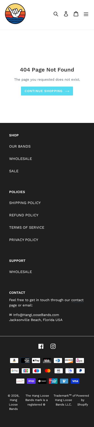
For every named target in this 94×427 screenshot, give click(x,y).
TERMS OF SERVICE (26, 227)
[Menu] (86, 14)
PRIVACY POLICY (23, 240)
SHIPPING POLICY (25, 203)
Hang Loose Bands (13, 404)
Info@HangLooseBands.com (36, 315)
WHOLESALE (20, 158)
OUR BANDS (20, 146)
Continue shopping (44, 91)
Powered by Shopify (82, 400)
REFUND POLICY (23, 215)
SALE (13, 171)
